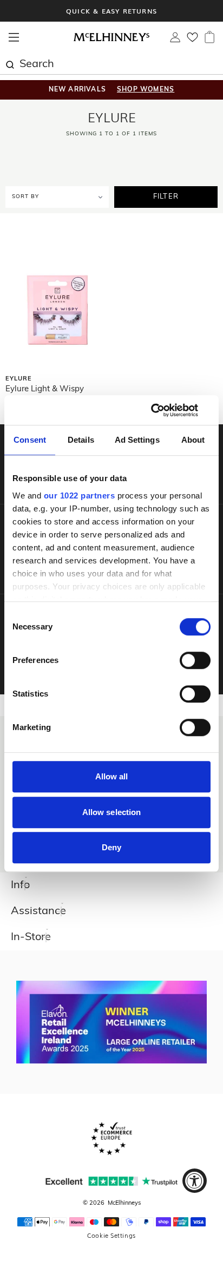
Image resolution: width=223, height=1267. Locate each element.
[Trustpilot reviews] (111, 1181)
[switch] (195, 660)
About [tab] (193, 439)
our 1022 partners (79, 495)
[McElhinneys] (111, 39)
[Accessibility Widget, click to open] (194, 1180)
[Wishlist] (192, 40)
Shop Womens (145, 90)
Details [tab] (81, 439)
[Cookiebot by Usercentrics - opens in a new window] (163, 410)
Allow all (111, 776)
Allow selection (111, 812)
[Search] (9, 63)
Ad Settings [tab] (137, 439)
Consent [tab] (30, 439)
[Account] (175, 40)
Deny (111, 847)
